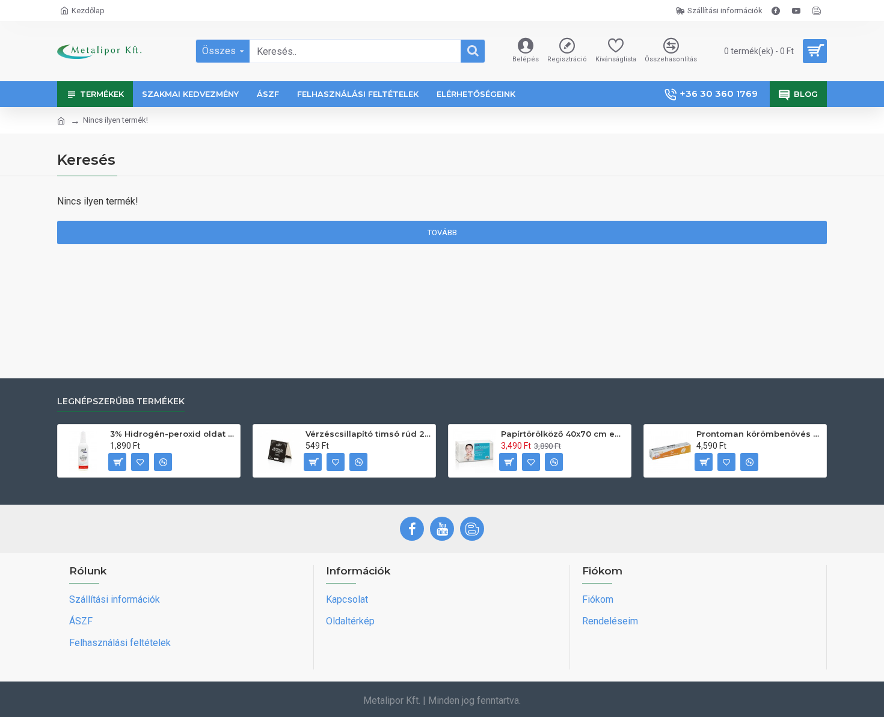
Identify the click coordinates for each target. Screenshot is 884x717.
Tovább (442, 232)
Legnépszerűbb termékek (121, 401)
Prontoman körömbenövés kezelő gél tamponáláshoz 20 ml (759, 434)
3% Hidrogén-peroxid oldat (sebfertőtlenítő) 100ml (173, 434)
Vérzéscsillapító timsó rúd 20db (368, 434)
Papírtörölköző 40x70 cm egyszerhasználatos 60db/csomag (564, 434)
